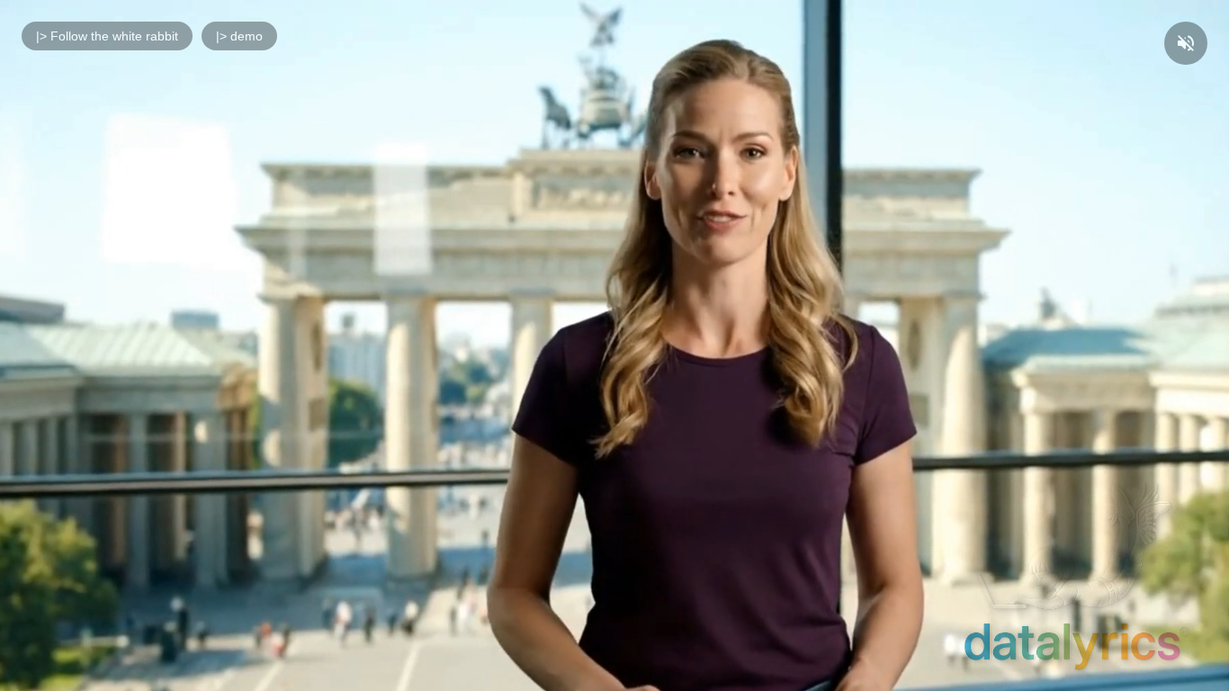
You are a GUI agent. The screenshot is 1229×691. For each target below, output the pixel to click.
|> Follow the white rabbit (107, 36)
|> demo (239, 36)
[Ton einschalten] (1185, 43)
